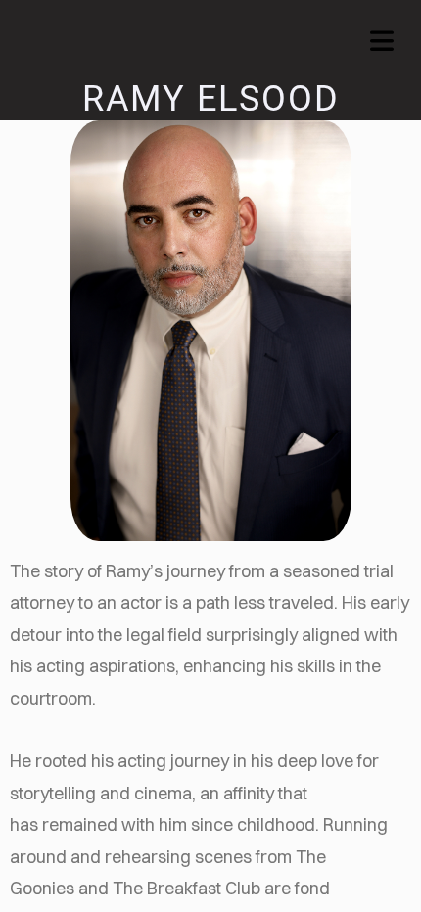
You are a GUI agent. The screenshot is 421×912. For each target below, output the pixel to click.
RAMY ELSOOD (211, 98)
